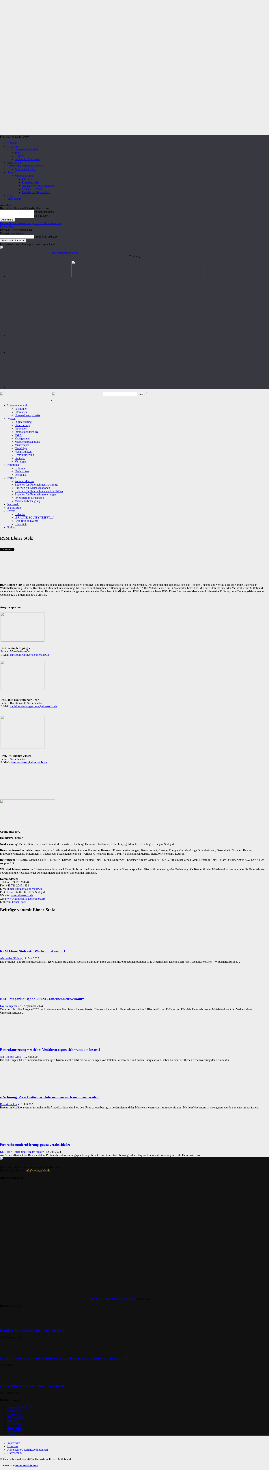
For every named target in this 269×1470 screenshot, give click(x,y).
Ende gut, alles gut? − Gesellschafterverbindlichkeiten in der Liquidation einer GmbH (64, 1358)
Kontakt (12, 142)
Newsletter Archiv (25, 169)
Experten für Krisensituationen (32, 487)
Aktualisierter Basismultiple (38, 185)
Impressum (13, 1443)
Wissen (11, 418)
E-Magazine (14, 507)
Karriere (19, 156)
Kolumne (20, 468)
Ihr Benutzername (44, 211)
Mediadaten (14, 162)
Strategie (20, 458)
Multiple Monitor (24, 175)
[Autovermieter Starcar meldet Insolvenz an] (9, 1378)
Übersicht (27, 179)
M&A (18, 435)
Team (18, 152)
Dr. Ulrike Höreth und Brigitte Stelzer (22, 1151)
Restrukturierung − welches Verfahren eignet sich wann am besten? (50, 1049)
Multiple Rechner (32, 188)
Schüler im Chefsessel (27, 159)
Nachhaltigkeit (23, 451)
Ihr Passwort (41, 215)
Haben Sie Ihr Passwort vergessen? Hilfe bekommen (30, 223)
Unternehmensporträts (27, 415)
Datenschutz (7, 226)
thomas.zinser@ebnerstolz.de (29, 762)
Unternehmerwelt (17, 405)
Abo (9, 195)
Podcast (11, 527)
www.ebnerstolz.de (22, 895)
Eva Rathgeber (8, 1006)
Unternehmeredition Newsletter (25, 165)
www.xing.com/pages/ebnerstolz (26, 898)
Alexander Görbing (11, 958)
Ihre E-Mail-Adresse (45, 236)
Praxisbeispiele (30, 182)
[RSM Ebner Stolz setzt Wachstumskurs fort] (29, 944)
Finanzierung (22, 425)
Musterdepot (22, 445)
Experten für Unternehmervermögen (36, 494)
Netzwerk (13, 504)
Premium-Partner (24, 481)
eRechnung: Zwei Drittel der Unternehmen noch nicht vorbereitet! (49, 1097)
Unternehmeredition (26, 149)
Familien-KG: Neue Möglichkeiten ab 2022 (32, 1330)
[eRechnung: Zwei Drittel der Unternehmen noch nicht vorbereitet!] (29, 1090)
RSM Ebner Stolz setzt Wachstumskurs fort (32, 951)
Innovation (21, 428)
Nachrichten (22, 471)
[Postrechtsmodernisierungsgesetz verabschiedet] (29, 1137)
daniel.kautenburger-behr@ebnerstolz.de (33, 706)
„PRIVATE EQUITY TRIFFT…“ (34, 517)
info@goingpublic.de (38, 1170)
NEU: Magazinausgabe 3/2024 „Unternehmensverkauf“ (42, 999)
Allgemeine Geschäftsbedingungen (27, 1449)
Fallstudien (21, 408)
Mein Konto (14, 198)
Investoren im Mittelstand (29, 497)
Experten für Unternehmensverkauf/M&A (39, 491)
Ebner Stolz (19, 902)
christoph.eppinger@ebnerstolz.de (29, 654)
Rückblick (21, 524)
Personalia (21, 474)
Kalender (20, 514)
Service (11, 172)
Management (22, 438)
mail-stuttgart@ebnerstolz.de (26, 888)
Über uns (12, 146)
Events (11, 510)
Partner (11, 477)
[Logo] (26, 399)
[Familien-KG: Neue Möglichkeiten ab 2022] (9, 1323)
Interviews (21, 412)
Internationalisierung (26, 431)
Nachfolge (21, 448)
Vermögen (21, 461)
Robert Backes (8, 1104)
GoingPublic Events (26, 520)
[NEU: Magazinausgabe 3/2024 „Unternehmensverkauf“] (29, 991)
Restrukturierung (24, 454)
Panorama (13, 464)
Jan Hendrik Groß (10, 1056)
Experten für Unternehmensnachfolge (36, 484)
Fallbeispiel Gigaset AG (36, 192)
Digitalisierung (23, 421)
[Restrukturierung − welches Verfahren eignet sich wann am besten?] (29, 1042)
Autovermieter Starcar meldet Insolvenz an (32, 1386)
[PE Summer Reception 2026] (138, 276)
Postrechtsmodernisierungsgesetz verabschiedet (35, 1145)
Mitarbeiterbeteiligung (27, 441)
